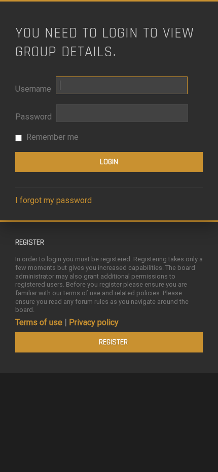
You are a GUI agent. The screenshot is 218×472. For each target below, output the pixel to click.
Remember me (51, 137)
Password (33, 117)
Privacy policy (94, 322)
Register (113, 342)
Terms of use (38, 322)
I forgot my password (53, 200)
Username (33, 89)
